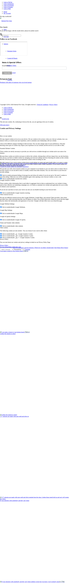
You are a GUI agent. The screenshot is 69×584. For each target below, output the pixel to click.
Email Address (6, 65)
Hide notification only (15, 247)
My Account (7, 13)
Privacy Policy (53, 104)
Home (5, 12)
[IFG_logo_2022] (6, 21)
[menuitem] (36, 12)
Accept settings (4, 247)
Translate (27, 249)
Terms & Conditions (42, 104)
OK (1, 125)
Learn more (5, 125)
